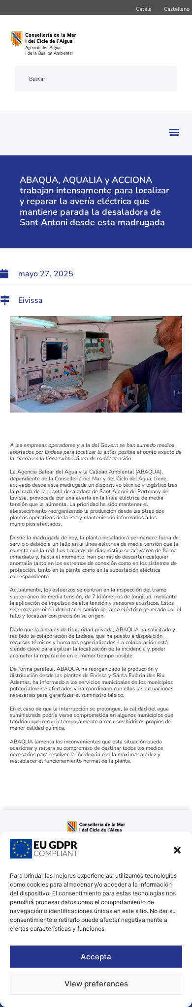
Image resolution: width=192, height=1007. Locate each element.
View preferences (96, 983)
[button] (177, 850)
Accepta (96, 956)
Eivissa (30, 300)
